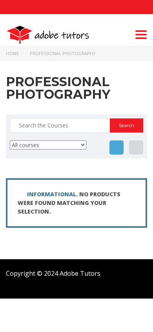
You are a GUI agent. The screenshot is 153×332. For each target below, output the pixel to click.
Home (12, 53)
